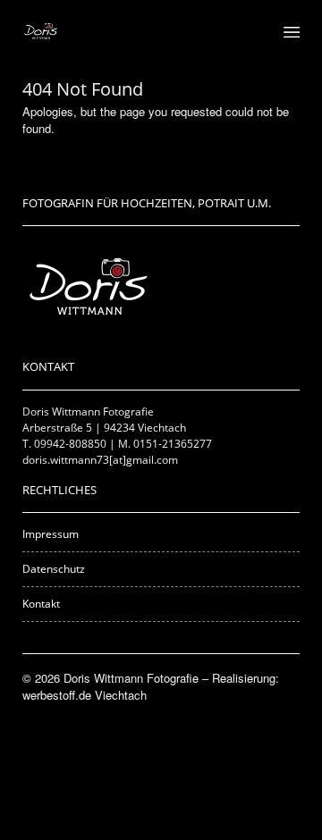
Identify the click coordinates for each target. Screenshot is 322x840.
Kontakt (41, 603)
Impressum (50, 534)
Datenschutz (53, 568)
